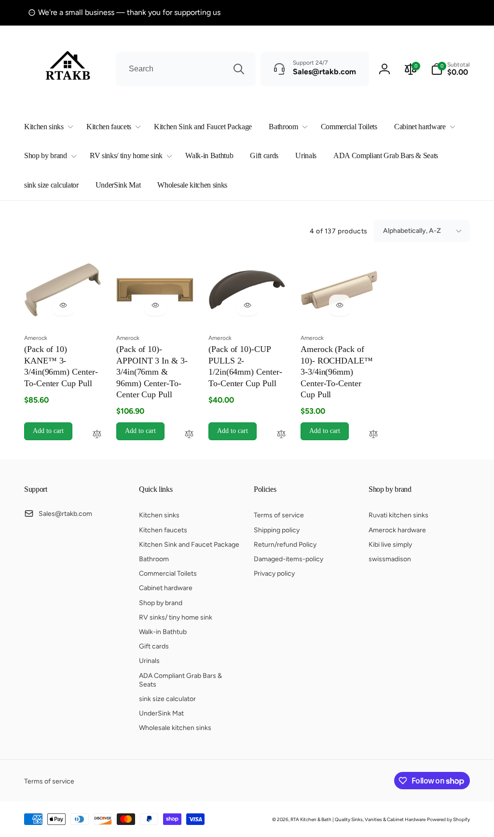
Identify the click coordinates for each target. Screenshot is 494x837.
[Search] (238, 69)
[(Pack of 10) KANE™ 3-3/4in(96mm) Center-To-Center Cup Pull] (63, 305)
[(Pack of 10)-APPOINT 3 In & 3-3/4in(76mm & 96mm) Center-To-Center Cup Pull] (155, 305)
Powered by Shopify (448, 819)
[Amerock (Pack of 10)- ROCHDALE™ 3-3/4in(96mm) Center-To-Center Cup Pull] (339, 305)
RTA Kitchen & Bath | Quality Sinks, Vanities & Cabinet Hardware (357, 819)
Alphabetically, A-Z (412, 231)
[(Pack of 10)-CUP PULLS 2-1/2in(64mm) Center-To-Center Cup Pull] (247, 305)
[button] (47, 127)
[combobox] (186, 69)
